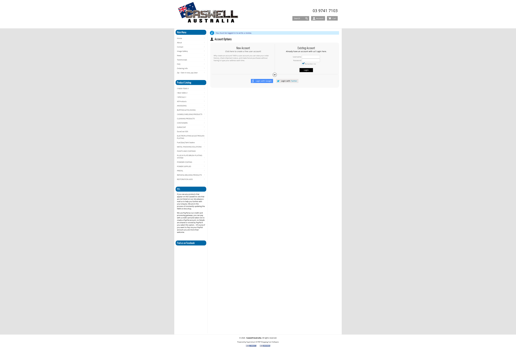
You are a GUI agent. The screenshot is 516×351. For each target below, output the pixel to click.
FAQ (178, 64)
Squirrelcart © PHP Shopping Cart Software (262, 342)
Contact (180, 47)
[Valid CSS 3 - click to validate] (265, 346)
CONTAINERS (182, 123)
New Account (243, 48)
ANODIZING (182, 105)
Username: (297, 57)
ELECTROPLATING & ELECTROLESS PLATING (190, 137)
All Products (182, 101)
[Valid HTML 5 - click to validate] (251, 346)
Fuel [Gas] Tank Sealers (186, 142)
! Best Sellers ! (182, 93)
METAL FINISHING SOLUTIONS (189, 147)
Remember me (310, 64)
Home (179, 38)
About (179, 42)
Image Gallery (182, 51)
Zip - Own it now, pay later (187, 72)
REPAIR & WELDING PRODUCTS (189, 175)
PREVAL (180, 170)
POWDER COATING (184, 162)
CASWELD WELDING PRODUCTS (189, 114)
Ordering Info (182, 68)
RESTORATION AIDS (185, 179)
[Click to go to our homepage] (208, 14)
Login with (264, 81)
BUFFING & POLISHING (186, 110)
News (179, 55)
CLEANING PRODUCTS (186, 118)
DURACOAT (181, 127)
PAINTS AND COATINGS (186, 151)
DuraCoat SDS (182, 131)
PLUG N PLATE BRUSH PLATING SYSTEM (189, 156)
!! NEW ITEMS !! (183, 88)
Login (306, 70)
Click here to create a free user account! (243, 51)
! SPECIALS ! (181, 97)
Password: (297, 60)
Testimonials (182, 60)
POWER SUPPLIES (184, 166)
